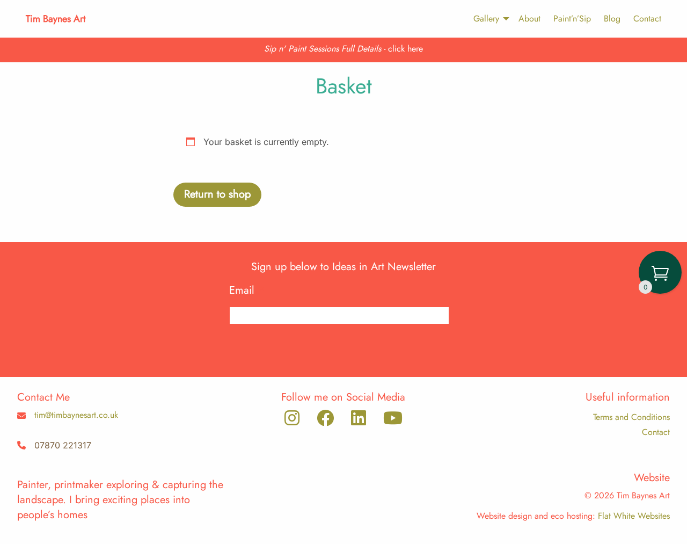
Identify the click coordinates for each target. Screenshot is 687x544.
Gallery (486, 18)
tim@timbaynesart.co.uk (76, 415)
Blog (612, 18)
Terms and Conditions (631, 417)
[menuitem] (486, 19)
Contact (647, 18)
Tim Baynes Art (55, 19)
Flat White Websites (634, 516)
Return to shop (217, 194)
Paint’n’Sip (572, 18)
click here (405, 48)
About (529, 18)
